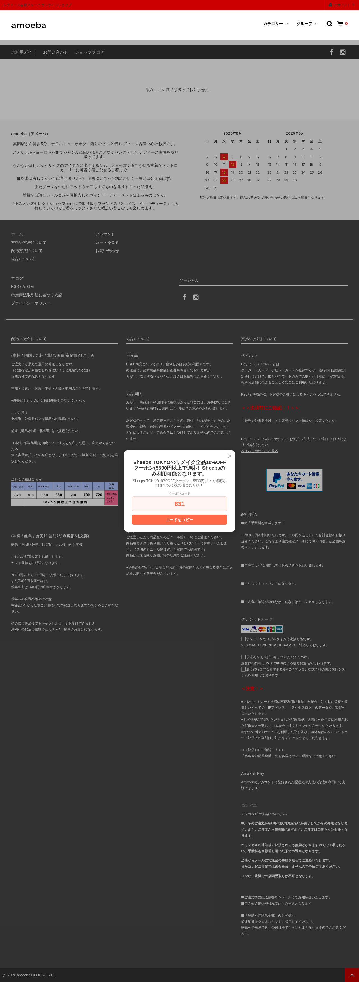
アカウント (342, 5)
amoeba (28, 25)
